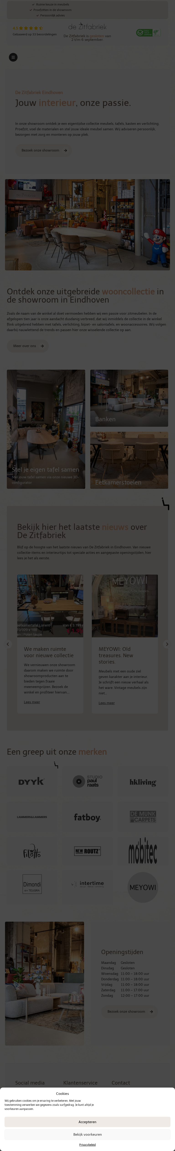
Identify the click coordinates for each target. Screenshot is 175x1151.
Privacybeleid (87, 1144)
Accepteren (87, 1122)
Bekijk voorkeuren (87, 1135)
